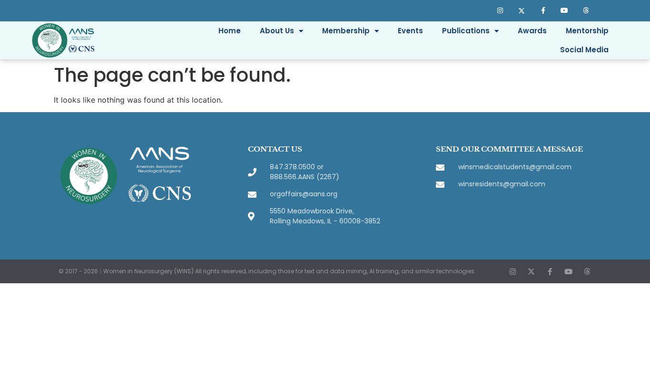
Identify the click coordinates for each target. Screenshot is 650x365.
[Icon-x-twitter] (521, 10)
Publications (466, 31)
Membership (346, 31)
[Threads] (585, 10)
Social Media (584, 50)
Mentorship (587, 31)
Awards (532, 31)
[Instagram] (500, 10)
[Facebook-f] (543, 10)
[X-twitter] (531, 271)
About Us (277, 31)
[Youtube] (564, 10)
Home (229, 31)
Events (410, 31)
